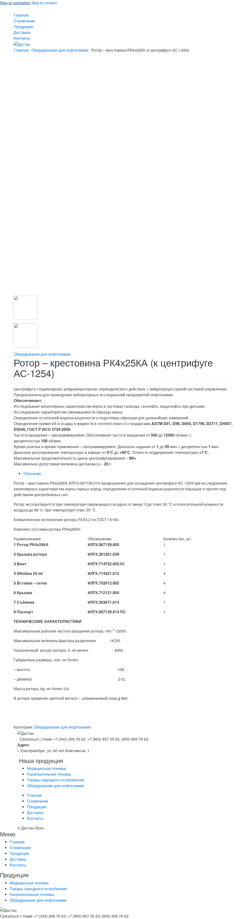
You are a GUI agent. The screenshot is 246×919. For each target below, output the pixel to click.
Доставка (22, 32)
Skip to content (44, 3)
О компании (24, 21)
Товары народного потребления (55, 780)
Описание (32, 473)
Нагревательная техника (49, 774)
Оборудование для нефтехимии (59, 50)
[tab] (127, 473)
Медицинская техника (46, 768)
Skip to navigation (15, 3)
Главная (21, 15)
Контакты (22, 38)
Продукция (23, 26)
